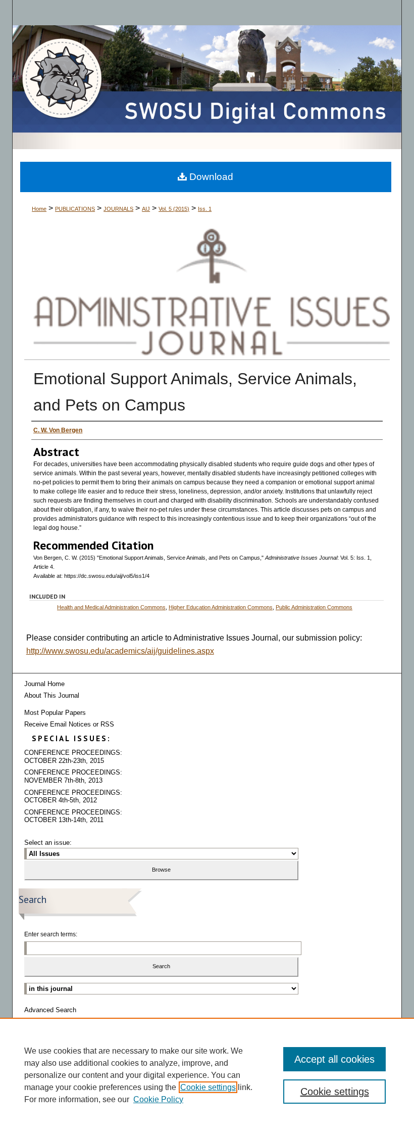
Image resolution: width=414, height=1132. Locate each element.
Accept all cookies (334, 1059)
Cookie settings (208, 1087)
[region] (207, 1075)
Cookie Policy (158, 1099)
